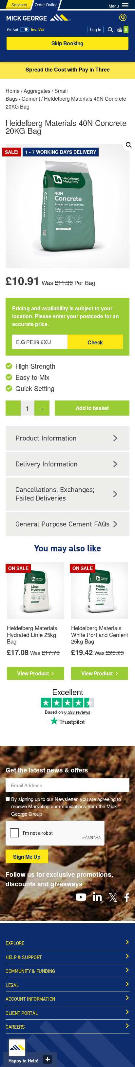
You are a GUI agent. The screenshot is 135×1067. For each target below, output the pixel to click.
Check (95, 342)
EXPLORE (15, 943)
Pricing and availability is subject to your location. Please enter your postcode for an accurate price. (65, 316)
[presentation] (55, 833)
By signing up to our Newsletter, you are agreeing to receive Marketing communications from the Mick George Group (66, 806)
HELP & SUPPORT (24, 957)
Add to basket (92, 408)
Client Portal (22, 1013)
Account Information (30, 999)
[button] (129, 145)
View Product (33, 673)
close (47, 1059)
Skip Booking (67, 43)
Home (13, 90)
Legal (12, 985)
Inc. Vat (37, 29)
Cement (31, 98)
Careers (15, 1027)
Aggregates (37, 90)
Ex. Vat (12, 29)
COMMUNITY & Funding (30, 971)
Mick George (39, 17)
